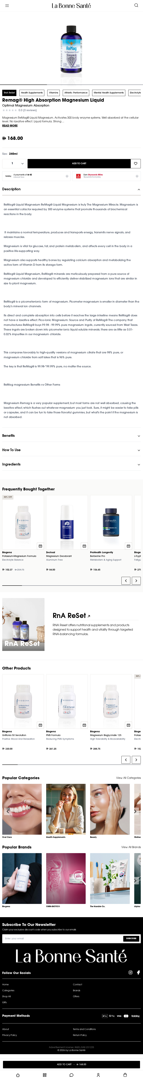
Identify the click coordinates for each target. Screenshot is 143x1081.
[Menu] (7, 5)
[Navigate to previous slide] (8, 811)
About (5, 1029)
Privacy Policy (9, 1035)
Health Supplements (32, 93)
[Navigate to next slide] (135, 811)
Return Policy (80, 1035)
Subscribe (131, 939)
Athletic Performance (76, 93)
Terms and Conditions (84, 1029)
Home (5, 985)
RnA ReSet (9, 93)
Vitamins (53, 93)
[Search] (136, 5)
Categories (8, 991)
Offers (76, 997)
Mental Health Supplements (109, 93)
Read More (10, 126)
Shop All (6, 997)
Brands (76, 991)
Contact (77, 985)
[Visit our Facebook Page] (138, 973)
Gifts (4, 1002)
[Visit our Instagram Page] (130, 973)
